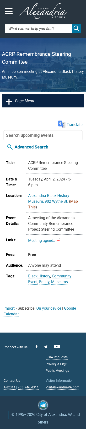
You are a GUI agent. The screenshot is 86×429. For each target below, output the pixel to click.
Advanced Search (31, 147)
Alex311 (10, 387)
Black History (39, 276)
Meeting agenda (41, 240)
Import (9, 308)
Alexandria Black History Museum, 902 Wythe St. (48, 198)
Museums (59, 281)
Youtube (57, 346)
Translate (74, 124)
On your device (48, 308)
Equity (44, 281)
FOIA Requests (57, 357)
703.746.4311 (28, 387)
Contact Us (12, 380)
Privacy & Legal (57, 363)
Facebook (37, 346)
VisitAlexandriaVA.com (62, 387)
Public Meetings (57, 370)
